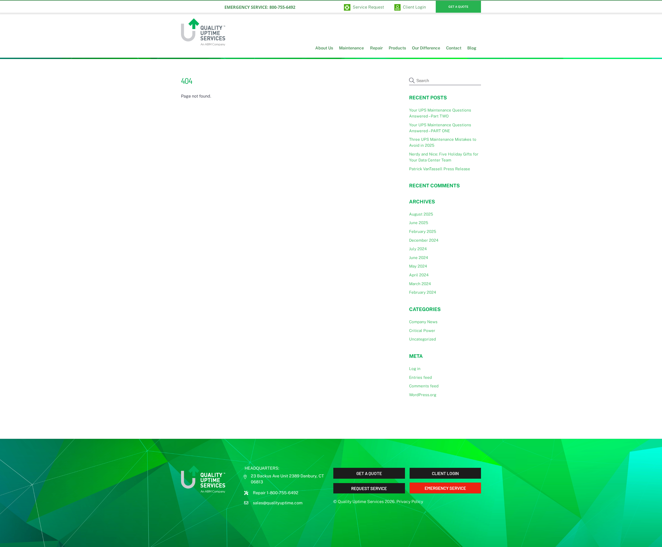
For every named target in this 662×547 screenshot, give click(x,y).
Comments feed (424, 386)
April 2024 (418, 275)
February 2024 (422, 292)
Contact (453, 48)
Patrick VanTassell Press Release (439, 169)
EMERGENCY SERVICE (445, 488)
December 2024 (423, 240)
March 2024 (420, 284)
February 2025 (422, 231)
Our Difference (426, 48)
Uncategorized (422, 339)
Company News (423, 322)
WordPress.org (422, 395)
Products (397, 48)
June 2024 (418, 257)
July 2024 (418, 249)
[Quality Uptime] (203, 42)
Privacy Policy (409, 501)
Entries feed (420, 377)
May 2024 (418, 266)
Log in (414, 368)
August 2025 (421, 214)
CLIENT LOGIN (445, 473)
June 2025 (418, 222)
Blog (471, 48)
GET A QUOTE (458, 7)
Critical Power (422, 330)
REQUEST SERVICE (369, 488)
